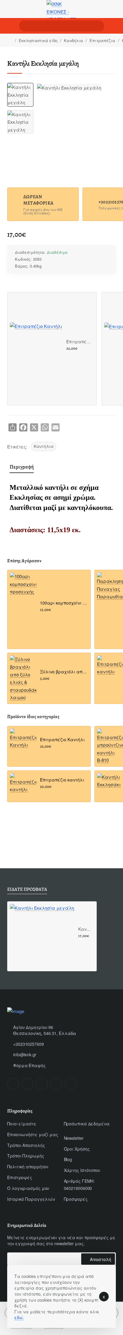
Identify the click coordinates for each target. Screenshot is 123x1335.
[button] (68, 355)
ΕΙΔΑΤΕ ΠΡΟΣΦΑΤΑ (27, 889)
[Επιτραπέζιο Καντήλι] (36, 348)
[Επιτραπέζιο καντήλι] (23, 786)
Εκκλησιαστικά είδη (38, 40)
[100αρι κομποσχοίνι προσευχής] (23, 585)
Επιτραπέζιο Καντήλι (79, 341)
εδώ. (19, 1317)
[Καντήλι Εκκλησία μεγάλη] (42, 936)
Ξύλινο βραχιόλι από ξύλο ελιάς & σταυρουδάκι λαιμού (63, 672)
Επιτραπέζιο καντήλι (62, 780)
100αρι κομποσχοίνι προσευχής (63, 603)
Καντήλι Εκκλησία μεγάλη (85, 929)
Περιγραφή (22, 466)
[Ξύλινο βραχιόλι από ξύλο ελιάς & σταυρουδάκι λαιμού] (23, 678)
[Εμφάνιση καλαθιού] (114, 26)
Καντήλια (43, 446)
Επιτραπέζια (102, 40)
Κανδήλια (73, 40)
